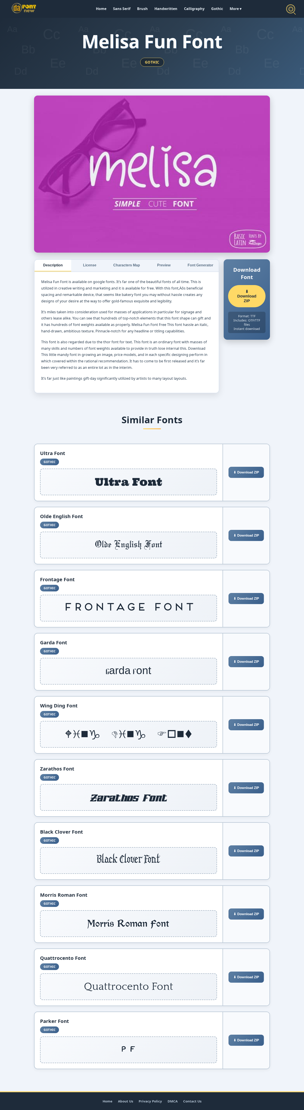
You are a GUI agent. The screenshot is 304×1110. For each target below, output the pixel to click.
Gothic (217, 8)
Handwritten (165, 8)
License (89, 265)
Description (53, 265)
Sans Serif (121, 8)
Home (101, 8)
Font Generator (200, 265)
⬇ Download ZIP (246, 296)
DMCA (173, 1101)
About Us (125, 1101)
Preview (163, 265)
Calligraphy (194, 8)
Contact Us (192, 1101)
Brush (142, 8)
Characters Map (126, 265)
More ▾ (235, 8)
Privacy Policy (150, 1101)
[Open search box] (290, 8)
